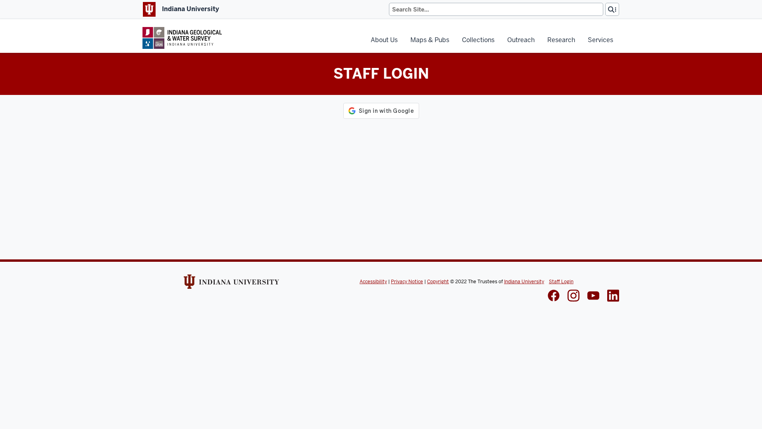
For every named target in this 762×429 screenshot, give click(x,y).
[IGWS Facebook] (554, 296)
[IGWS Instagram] (573, 296)
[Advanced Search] (612, 9)
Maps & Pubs (429, 40)
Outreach (521, 40)
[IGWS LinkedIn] (593, 296)
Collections (478, 40)
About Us (384, 40)
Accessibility (373, 281)
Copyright (438, 281)
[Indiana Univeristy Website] (231, 284)
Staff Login (561, 281)
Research (561, 40)
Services (600, 40)
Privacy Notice (407, 281)
